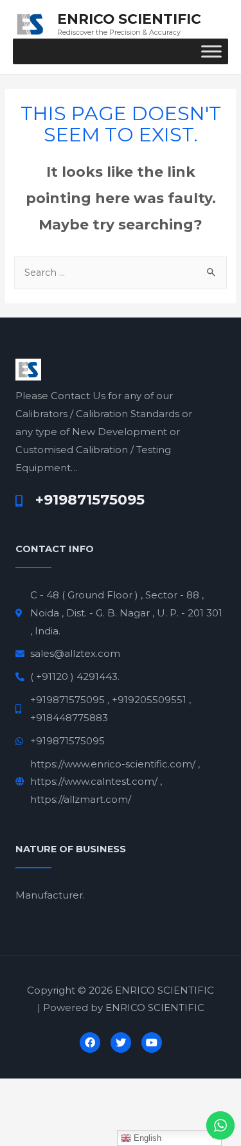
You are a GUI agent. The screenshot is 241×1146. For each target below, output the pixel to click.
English (146, 1138)
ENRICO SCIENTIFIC (129, 18)
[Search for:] (120, 272)
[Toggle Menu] (211, 52)
